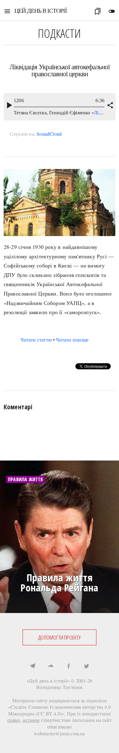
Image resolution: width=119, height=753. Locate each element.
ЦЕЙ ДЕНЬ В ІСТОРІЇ (40, 10)
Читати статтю (36, 339)
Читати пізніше (72, 339)
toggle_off (111, 11)
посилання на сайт (92, 720)
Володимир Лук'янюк (59, 687)
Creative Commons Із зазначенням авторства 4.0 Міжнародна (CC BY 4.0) (59, 710)
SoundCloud (49, 134)
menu (7, 11)
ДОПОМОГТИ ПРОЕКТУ (59, 637)
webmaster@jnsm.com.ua (59, 733)
